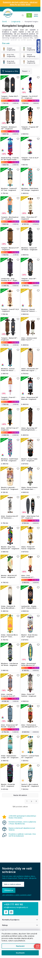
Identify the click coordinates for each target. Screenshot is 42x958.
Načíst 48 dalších (20, 795)
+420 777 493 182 (13, 904)
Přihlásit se (9, 890)
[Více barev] (30, 177)
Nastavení (20, 946)
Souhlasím (20, 953)
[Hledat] (23, 15)
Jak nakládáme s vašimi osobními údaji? (16, 895)
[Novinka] (30, 744)
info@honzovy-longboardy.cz (16, 907)
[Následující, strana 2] (31, 801)
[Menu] (36, 15)
